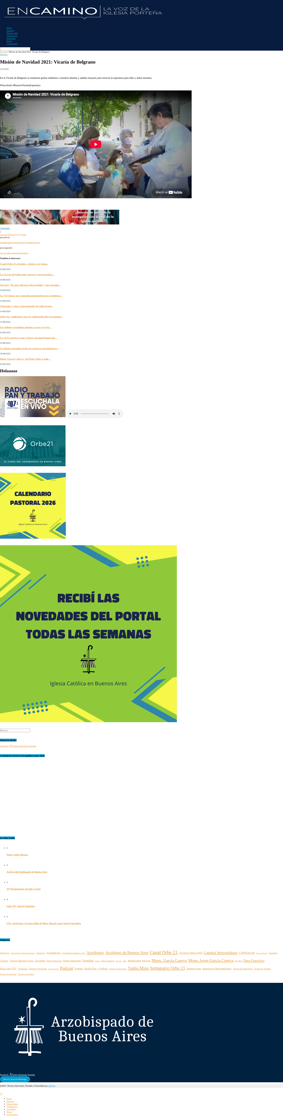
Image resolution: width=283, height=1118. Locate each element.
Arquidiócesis (53, 953)
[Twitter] (1, 1094)
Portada (3, 52)
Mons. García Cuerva (169, 960)
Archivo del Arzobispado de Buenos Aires (27, 872)
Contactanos (12, 43)
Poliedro (79, 968)
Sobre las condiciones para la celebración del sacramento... (31, 316)
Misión (146, 960)
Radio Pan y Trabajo (96, 968)
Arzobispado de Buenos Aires (73, 953)
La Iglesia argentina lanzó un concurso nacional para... (29, 348)
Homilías (88, 960)
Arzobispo (11, 38)
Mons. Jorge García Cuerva (210, 960)
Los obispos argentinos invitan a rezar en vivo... (25, 327)
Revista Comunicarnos (118, 969)
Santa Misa (138, 968)
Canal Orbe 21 (164, 952)
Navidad (238, 961)
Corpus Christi (261, 953)
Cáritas (4, 960)
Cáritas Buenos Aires (21, 960)
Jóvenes (119, 961)
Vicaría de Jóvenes (262, 969)
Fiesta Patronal (54, 961)
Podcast (66, 968)
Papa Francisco (254, 960)
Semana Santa (194, 968)
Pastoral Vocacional (38, 968)
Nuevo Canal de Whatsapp (15, 1079)
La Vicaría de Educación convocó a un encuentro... (27, 274)
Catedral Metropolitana (220, 953)
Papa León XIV (8, 968)
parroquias (23, 968)
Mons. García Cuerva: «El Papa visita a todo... (25, 358)
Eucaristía (40, 960)
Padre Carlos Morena (17, 855)
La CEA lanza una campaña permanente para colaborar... (31, 295)
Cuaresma (272, 953)
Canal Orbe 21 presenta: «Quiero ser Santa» (24, 263)
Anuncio (10, 30)
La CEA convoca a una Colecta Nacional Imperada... (28, 337)
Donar (9, 41)
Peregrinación (53, 969)
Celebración (12, 36)
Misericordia (12, 33)
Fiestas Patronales (72, 960)
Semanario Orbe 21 (167, 968)
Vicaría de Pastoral (8, 974)
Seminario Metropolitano (217, 968)
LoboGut (51, 1086)
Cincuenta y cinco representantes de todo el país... (26, 306)
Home (9, 28)
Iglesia (97, 961)
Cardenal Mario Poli (190, 952)
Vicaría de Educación (243, 969)
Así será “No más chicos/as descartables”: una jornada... (30, 285)
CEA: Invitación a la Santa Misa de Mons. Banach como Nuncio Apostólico (44, 923)
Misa (125, 961)
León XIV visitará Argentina (21, 906)
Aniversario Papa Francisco (23, 953)
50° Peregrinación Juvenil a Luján (24, 889)
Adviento (5, 228)
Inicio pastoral (107, 961)
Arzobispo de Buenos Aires (126, 952)
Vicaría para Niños (26, 974)
